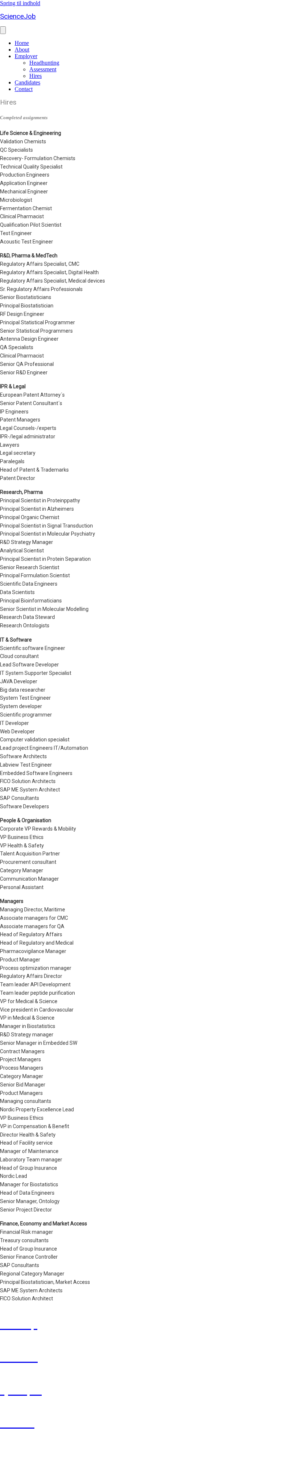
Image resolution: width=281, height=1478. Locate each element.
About (22, 49)
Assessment (42, 69)
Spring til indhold (20, 3)
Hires (35, 76)
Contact (24, 89)
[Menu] (3, 30)
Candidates (27, 82)
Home (22, 43)
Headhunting (44, 63)
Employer (26, 56)
